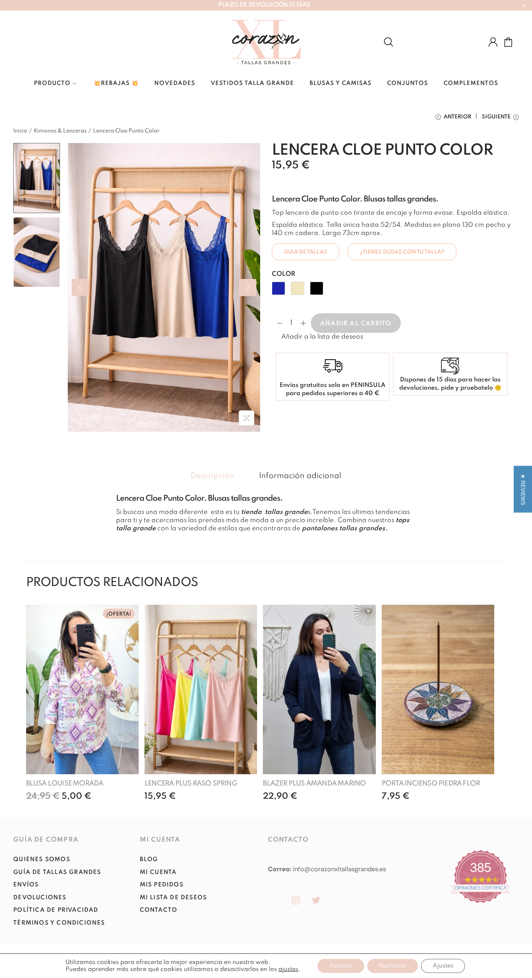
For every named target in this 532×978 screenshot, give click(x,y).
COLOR (283, 274)
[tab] (212, 476)
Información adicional (300, 476)
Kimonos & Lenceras (60, 131)
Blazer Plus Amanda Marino (314, 783)
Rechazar (392, 966)
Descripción (212, 476)
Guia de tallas (305, 252)
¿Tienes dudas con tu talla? (402, 252)
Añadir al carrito (355, 324)
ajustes (288, 969)
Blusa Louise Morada (65, 783)
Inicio (20, 131)
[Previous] (80, 287)
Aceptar (340, 966)
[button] (317, 337)
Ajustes (443, 966)
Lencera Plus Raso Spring (190, 783)
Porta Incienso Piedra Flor (431, 783)
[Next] (247, 287)
